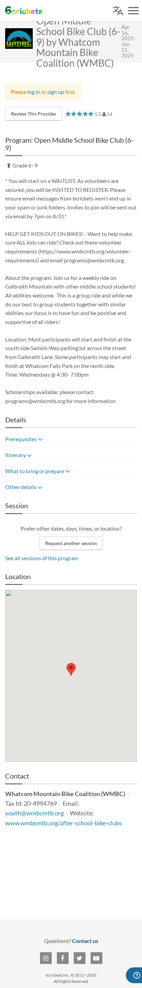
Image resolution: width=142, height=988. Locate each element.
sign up (55, 91)
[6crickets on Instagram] (46, 958)
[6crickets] (23, 10)
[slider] (79, 113)
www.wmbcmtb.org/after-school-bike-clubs (63, 823)
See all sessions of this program (41, 558)
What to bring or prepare (35, 471)
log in (33, 91)
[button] (71, 669)
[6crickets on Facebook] (63, 958)
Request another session (71, 543)
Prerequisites (21, 439)
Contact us (85, 940)
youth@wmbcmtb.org (34, 813)
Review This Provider (34, 114)
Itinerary (16, 455)
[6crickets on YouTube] (96, 958)
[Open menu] (133, 10)
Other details (21, 487)
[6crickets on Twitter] (79, 958)
